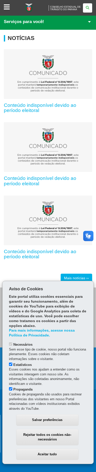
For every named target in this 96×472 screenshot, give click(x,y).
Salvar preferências (47, 420)
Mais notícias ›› (76, 278)
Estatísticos (22, 365)
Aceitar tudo (47, 454)
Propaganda (23, 389)
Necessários (23, 344)
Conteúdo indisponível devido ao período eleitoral (40, 107)
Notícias (21, 38)
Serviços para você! (24, 21)
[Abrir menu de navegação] (7, 7)
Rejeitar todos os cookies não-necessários (47, 437)
